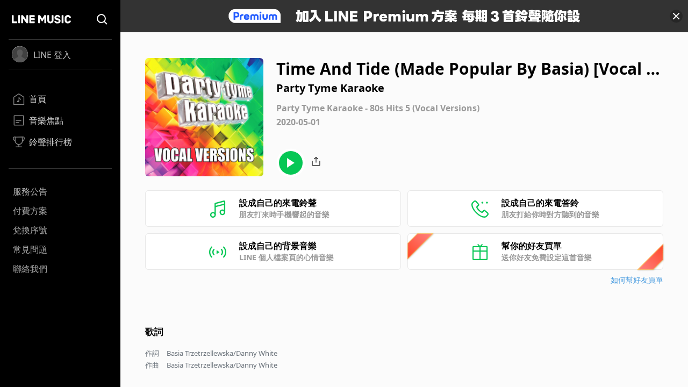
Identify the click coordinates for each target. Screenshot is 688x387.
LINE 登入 (52, 55)
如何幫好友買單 (637, 280)
